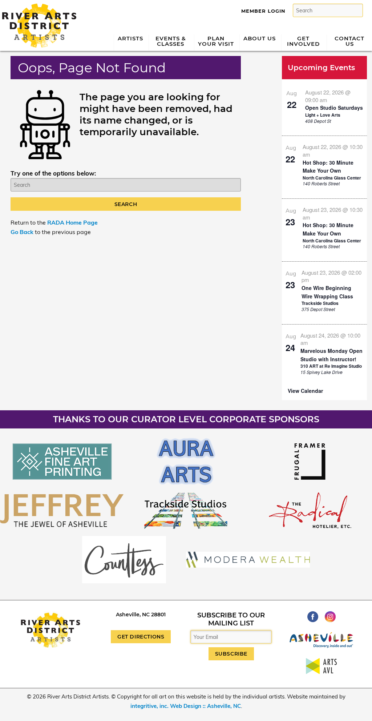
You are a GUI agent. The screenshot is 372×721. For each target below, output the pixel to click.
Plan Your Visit (216, 41)
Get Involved (303, 41)
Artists (130, 38)
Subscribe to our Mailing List (231, 619)
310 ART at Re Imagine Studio (331, 366)
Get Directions (140, 636)
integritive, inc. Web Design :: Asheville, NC (185, 705)
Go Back (22, 231)
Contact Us (349, 41)
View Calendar (305, 390)
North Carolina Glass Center (332, 177)
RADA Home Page (72, 222)
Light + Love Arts (322, 115)
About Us (259, 38)
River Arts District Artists (37, 6)
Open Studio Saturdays (334, 107)
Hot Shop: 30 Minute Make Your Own (328, 166)
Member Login (263, 11)
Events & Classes (170, 41)
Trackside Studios (320, 303)
